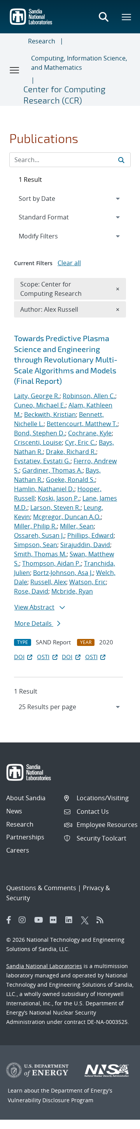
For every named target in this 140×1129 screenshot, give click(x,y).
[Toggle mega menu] (126, 16)
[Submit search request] (121, 159)
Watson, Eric (87, 582)
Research (41, 41)
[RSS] (102, 920)
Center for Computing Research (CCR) (64, 94)
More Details (33, 623)
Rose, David (31, 591)
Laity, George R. (37, 396)
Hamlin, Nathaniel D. (44, 489)
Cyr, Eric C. (80, 442)
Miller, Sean (77, 526)
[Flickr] (55, 920)
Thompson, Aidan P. (51, 563)
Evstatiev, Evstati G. (42, 461)
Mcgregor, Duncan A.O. (67, 517)
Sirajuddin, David (85, 544)
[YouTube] (40, 920)
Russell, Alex (48, 582)
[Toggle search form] (103, 16)
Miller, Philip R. (35, 526)
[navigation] (70, 707)
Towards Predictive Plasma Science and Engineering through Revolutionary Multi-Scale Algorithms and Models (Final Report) (65, 359)
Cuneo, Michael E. (39, 405)
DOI (19, 657)
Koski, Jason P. (58, 498)
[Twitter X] (87, 920)
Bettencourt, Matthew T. (82, 423)
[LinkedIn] (71, 920)
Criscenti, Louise (38, 442)
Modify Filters (48, 235)
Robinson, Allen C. (89, 396)
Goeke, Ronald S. (70, 479)
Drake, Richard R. (71, 451)
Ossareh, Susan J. (39, 535)
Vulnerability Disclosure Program (50, 1100)
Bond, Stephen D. (39, 433)
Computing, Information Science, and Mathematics (79, 63)
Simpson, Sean (35, 544)
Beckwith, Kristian (50, 414)
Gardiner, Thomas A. (52, 470)
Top (116, 1120)
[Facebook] (9, 920)
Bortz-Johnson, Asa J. (63, 572)
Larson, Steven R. (55, 507)
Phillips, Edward (90, 535)
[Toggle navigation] (14, 69)
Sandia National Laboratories (44, 966)
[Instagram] (24, 920)
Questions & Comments (41, 888)
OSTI (43, 657)
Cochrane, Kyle (90, 433)
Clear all (69, 263)
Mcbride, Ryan (72, 591)
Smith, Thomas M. (40, 554)
